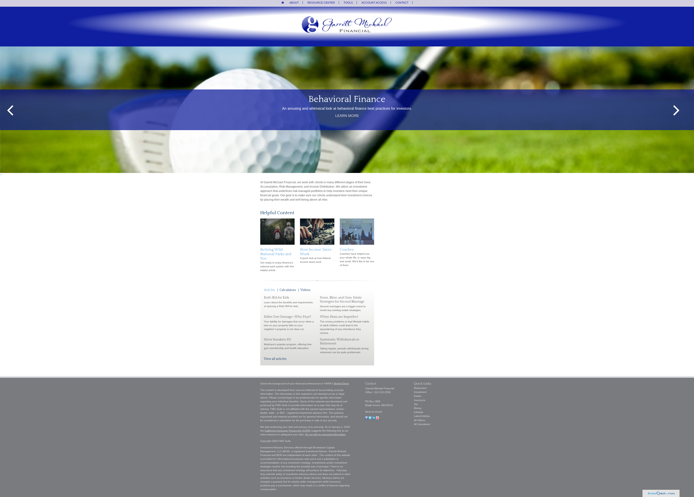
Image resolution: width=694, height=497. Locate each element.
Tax (416, 404)
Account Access (374, 2)
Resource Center (321, 2)
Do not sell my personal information (325, 434)
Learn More (347, 116)
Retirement (420, 388)
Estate (417, 396)
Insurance (419, 400)
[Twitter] (370, 418)
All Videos (419, 420)
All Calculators (422, 424)
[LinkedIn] (373, 418)
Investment (420, 392)
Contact (401, 2)
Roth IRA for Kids (276, 297)
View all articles (275, 359)
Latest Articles (422, 416)
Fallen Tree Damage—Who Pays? (287, 317)
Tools (348, 2)
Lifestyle (418, 412)
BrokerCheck (341, 383)
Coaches (347, 250)
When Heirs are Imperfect (339, 317)
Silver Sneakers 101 (277, 339)
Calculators (288, 290)
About (294, 2)
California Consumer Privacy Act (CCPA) (287, 430)
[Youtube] (377, 418)
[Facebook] (366, 418)
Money (418, 408)
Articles (269, 290)
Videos (305, 290)
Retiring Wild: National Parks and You (275, 254)
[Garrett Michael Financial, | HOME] (347, 24)
